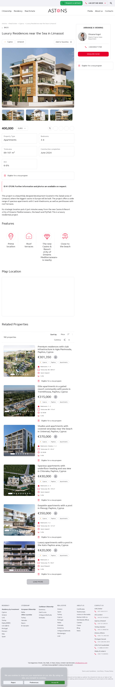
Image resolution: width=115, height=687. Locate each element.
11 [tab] (31, 411)
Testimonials (81, 612)
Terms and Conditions (89, 671)
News (79, 631)
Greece (4, 615)
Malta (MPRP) (6, 623)
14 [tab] (20, 414)
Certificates (81, 609)
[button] (50, 128)
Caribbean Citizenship (46, 607)
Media (90, 11)
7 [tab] (27, 374)
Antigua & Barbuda (45, 615)
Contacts (109, 11)
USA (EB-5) (5, 626)
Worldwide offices (83, 620)
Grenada (42, 618)
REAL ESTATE (61, 605)
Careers (79, 623)
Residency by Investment (10, 609)
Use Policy (100, 671)
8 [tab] (24, 411)
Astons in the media (83, 614)
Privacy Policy (109, 671)
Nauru (23, 623)
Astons (4, 24)
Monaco (4, 631)
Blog (78, 628)
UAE (3, 618)
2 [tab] (16, 374)
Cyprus (21, 24)
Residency (18, 11)
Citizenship (7, 11)
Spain (4, 637)
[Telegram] (9, 3)
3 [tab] (18, 374)
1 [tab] (12, 374)
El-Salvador (25, 626)
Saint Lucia (42, 612)
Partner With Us (82, 617)
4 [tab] (21, 374)
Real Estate (30, 11)
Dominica (42, 610)
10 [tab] (28, 411)
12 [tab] (33, 411)
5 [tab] (23, 374)
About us (99, 11)
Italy (3, 634)
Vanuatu (24, 620)
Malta (59, 623)
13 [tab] (18, 414)
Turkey (4, 620)
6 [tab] (25, 374)
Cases (79, 625)
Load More (38, 582)
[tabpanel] (19, 361)
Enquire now (93, 54)
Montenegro (61, 633)
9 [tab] (26, 411)
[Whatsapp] (4, 3)
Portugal (5, 628)
